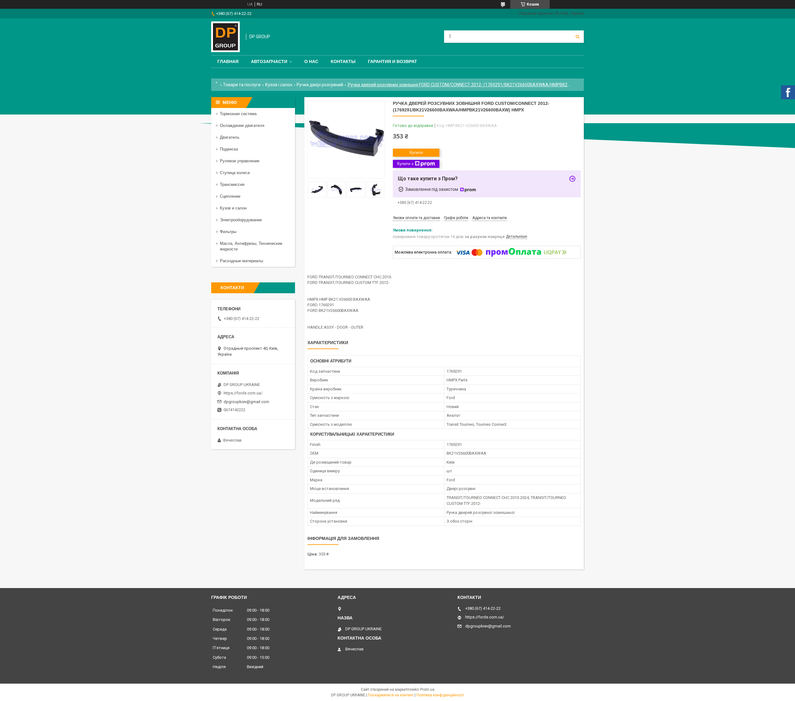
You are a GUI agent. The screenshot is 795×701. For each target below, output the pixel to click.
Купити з (405, 163)
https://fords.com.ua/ (243, 393)
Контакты (343, 61)
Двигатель (229, 137)
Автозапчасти (269, 61)
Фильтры (228, 231)
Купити (416, 152)
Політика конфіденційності (440, 695)
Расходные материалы (241, 260)
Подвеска (229, 149)
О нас (311, 61)
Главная (227, 61)
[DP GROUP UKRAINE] (225, 36)
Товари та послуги (242, 84)
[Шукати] (577, 36)
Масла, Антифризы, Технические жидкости (251, 246)
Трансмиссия (232, 184)
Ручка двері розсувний (320, 84)
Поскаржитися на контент (391, 695)
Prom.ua (427, 689)
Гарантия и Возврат (392, 61)
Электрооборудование (241, 220)
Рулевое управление (239, 161)
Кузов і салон (278, 84)
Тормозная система (238, 113)
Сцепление (230, 196)
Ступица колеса (235, 172)
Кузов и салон (233, 208)
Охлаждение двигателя (242, 125)
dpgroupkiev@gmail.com (246, 401)
